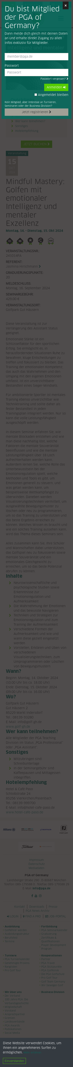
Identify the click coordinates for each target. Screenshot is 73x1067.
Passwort (12, 65)
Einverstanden (14, 1061)
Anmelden (55, 87)
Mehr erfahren (32, 1052)
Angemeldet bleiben (52, 95)
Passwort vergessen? (53, 78)
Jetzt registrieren (35, 112)
